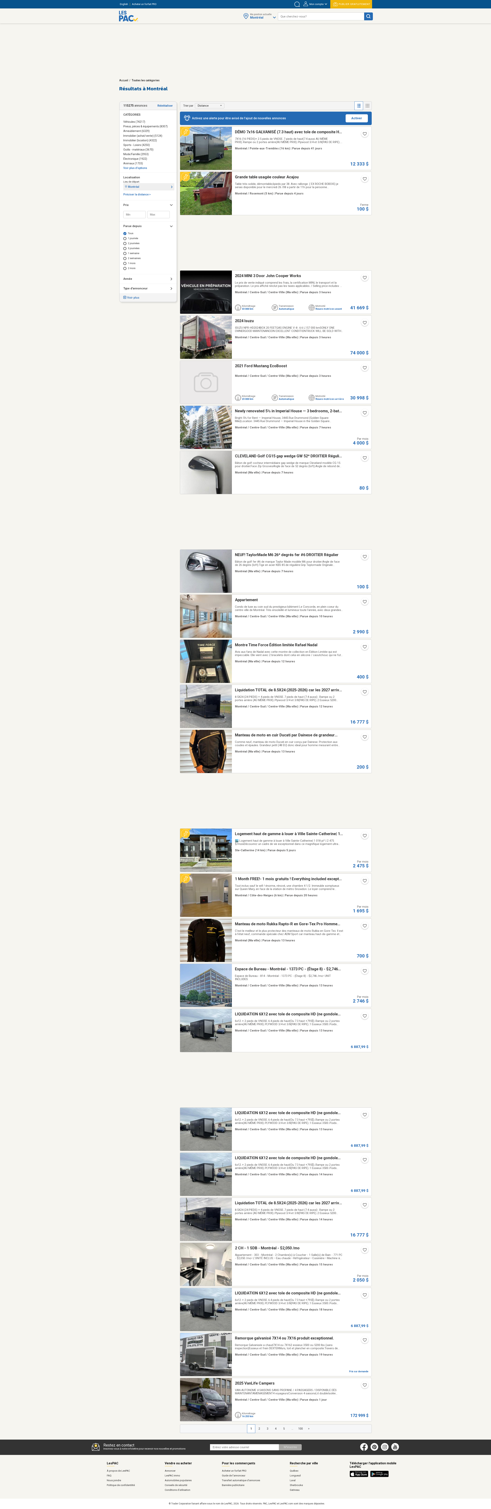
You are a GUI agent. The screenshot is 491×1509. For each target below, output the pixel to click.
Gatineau (295, 1489)
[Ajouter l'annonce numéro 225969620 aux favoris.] (364, 279)
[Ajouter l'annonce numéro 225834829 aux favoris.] (364, 738)
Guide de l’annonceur (233, 1475)
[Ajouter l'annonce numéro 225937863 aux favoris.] (364, 1386)
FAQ (109, 1475)
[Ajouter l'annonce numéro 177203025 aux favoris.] (364, 1341)
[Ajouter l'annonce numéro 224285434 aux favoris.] (364, 1296)
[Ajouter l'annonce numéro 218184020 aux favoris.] (364, 972)
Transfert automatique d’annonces (241, 1480)
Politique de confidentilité (121, 1485)
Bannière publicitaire (233, 1485)
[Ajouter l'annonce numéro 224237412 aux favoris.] (364, 135)
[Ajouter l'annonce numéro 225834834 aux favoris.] (364, 648)
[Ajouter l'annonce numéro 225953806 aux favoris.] (364, 603)
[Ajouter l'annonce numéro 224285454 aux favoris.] (364, 1161)
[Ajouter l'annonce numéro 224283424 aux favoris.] (364, 1206)
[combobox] (321, 16)
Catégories (131, 114)
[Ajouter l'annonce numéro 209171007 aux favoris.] (364, 882)
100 (300, 1428)
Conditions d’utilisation (177, 1489)
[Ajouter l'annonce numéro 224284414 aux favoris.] (364, 693)
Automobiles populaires (178, 1480)
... (292, 1428)
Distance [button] (203, 105)
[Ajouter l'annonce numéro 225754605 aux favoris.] (364, 837)
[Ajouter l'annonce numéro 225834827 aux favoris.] (364, 927)
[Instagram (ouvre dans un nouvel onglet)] (385, 1450)
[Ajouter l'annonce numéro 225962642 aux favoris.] (364, 369)
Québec (294, 1470)
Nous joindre (114, 1480)
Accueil (123, 80)
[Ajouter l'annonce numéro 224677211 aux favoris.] (364, 414)
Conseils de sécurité (176, 1485)
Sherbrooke (296, 1485)
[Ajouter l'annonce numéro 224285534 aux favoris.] (364, 1017)
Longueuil (295, 1475)
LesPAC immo (172, 1475)
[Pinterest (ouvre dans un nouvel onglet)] (374, 1450)
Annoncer (170, 1470)
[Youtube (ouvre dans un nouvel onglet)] (396, 1450)
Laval (293, 1480)
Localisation (131, 177)
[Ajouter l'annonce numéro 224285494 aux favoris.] (364, 1116)
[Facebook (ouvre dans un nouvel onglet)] (364, 1450)
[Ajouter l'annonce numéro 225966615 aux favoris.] (364, 324)
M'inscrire (290, 1447)
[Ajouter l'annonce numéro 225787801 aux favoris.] (364, 180)
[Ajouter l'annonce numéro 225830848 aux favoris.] (364, 558)
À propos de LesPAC (118, 1470)
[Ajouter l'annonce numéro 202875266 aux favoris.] (364, 1251)
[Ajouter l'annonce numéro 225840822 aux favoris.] (364, 459)
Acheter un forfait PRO (234, 1470)
